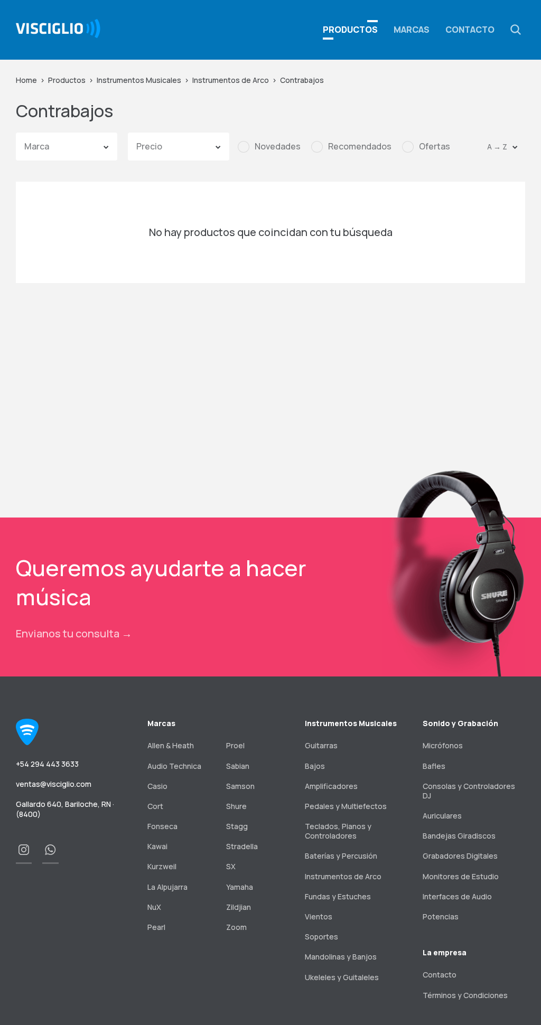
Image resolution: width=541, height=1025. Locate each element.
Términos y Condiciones (465, 995)
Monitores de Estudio (461, 876)
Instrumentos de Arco (230, 80)
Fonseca (162, 826)
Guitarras (321, 745)
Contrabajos (302, 80)
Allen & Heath (170, 745)
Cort (155, 806)
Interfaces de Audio (457, 896)
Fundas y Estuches (338, 896)
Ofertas (434, 146)
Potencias (441, 916)
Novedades (278, 146)
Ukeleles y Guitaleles (342, 977)
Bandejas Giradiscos (459, 836)
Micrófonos (443, 745)
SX (231, 866)
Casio (157, 786)
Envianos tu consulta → (74, 633)
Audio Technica (174, 766)
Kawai (157, 846)
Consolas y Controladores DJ (469, 791)
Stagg (237, 826)
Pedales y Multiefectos (346, 806)
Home (26, 80)
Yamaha (239, 887)
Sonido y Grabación (460, 723)
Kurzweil (161, 866)
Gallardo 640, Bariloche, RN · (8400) (65, 809)
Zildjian (238, 907)
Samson (240, 786)
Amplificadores (331, 786)
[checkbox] (269, 147)
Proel (235, 745)
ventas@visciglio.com (53, 784)
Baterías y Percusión (341, 856)
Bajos (315, 766)
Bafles (434, 766)
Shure (236, 806)
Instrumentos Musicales (139, 80)
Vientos (318, 916)
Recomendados (359, 146)
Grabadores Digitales (460, 856)
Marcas (412, 29)
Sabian (237, 766)
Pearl (156, 927)
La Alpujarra (167, 887)
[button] (515, 29)
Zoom (236, 927)
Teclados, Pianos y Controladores (338, 831)
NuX (154, 907)
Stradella (242, 846)
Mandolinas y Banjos (341, 957)
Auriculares (442, 816)
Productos (67, 80)
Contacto (470, 29)
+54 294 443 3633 (47, 764)
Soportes (321, 937)
